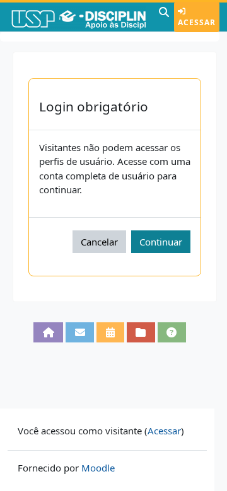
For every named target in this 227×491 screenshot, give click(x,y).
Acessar (197, 22)
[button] (164, 17)
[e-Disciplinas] (78, 17)
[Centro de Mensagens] (80, 332)
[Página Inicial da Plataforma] (48, 332)
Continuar (160, 241)
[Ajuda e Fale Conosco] (172, 332)
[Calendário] (110, 332)
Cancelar (99, 241)
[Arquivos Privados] (141, 332)
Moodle (98, 467)
